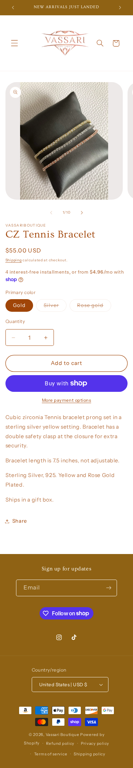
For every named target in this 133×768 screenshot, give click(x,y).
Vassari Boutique (63, 734)
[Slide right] (81, 212)
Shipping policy (89, 754)
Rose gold (94, 307)
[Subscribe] (109, 588)
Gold (19, 305)
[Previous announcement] (12, 7)
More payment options (66, 400)
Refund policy (60, 743)
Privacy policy (95, 743)
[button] (14, 43)
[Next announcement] (120, 7)
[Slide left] (51, 212)
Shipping (13, 260)
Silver (55, 307)
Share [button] (19, 521)
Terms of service (51, 754)
